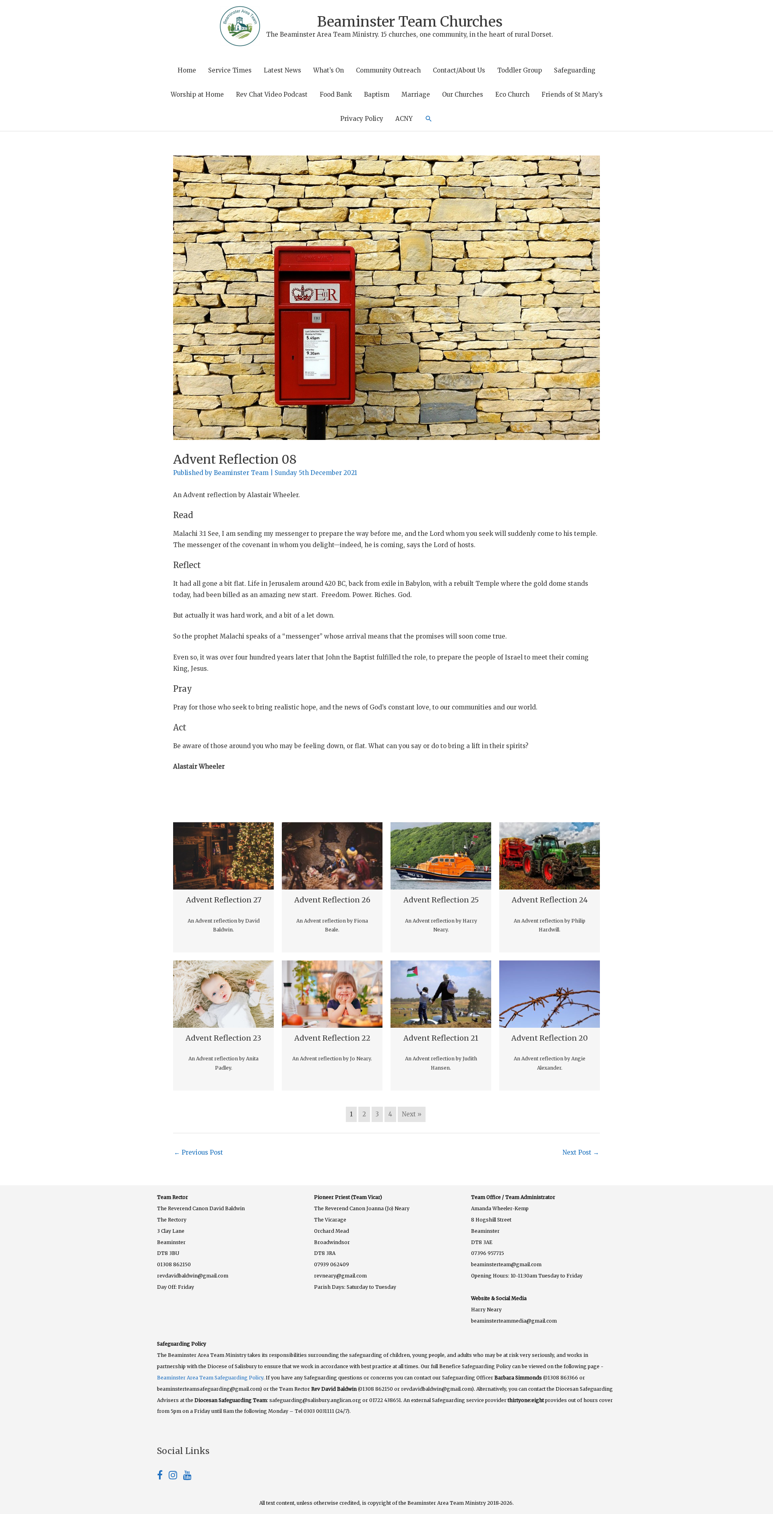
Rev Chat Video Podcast (272, 94)
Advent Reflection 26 (332, 899)
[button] (429, 119)
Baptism (376, 94)
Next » (412, 1114)
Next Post (580, 1152)
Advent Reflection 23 (223, 1038)
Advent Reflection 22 (332, 1038)
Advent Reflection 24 (550, 899)
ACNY (404, 118)
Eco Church (512, 94)
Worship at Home (197, 94)
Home (187, 70)
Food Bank (336, 94)
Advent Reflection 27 (223, 899)
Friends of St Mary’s (572, 94)
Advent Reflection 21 (440, 1038)
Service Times (230, 70)
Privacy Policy (361, 118)
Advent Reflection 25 (441, 899)
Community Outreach (388, 70)
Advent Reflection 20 (549, 1038)
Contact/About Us (459, 70)
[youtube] (187, 1476)
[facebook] (163, 1476)
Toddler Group (519, 70)
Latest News (282, 70)
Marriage (415, 94)
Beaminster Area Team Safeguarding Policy (210, 1378)
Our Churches (462, 94)
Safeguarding (574, 70)
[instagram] (176, 1476)
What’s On (328, 70)
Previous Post (198, 1152)
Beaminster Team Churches (409, 22)
